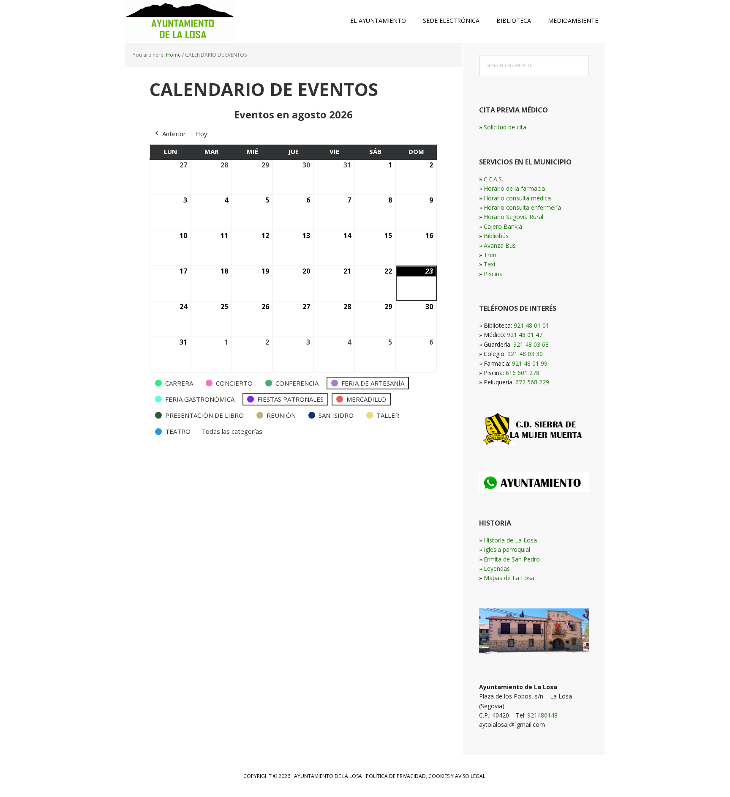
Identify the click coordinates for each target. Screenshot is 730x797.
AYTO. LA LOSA (179, 21)
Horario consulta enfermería (522, 207)
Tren (490, 255)
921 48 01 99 (530, 363)
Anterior (174, 133)
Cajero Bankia (503, 226)
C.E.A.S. (493, 179)
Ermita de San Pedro (512, 559)
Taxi (489, 264)
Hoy (201, 133)
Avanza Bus (500, 245)
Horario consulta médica (517, 198)
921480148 (542, 715)
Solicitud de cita (505, 127)
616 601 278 (522, 373)
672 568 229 (532, 382)
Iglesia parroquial (507, 549)
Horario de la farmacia (514, 188)
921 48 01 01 (531, 325)
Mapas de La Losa (509, 578)
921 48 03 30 (525, 354)
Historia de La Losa (510, 540)
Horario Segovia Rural (513, 217)
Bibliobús (496, 236)
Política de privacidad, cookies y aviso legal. (426, 776)
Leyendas (497, 568)
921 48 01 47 (524, 335)
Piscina (493, 274)
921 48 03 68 (531, 344)
